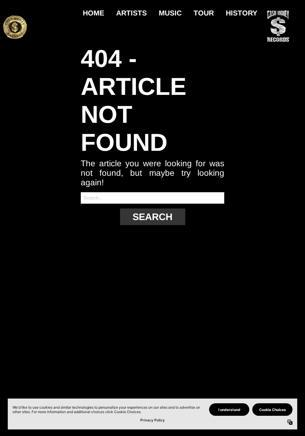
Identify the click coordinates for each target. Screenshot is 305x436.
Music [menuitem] (170, 13)
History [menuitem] (241, 13)
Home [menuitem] (93, 13)
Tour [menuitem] (204, 13)
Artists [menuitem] (131, 13)
